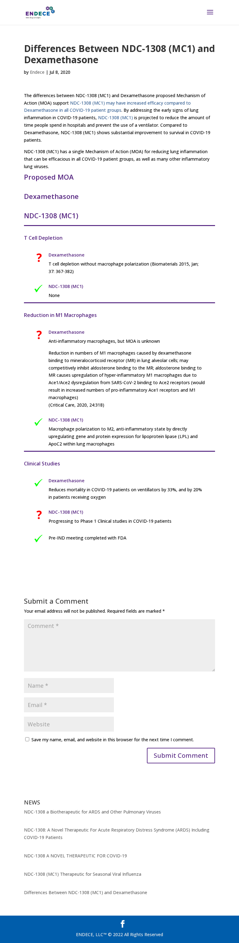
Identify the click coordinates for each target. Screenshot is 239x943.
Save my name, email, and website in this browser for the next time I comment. (112, 740)
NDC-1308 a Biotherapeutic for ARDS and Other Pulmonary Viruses (92, 812)
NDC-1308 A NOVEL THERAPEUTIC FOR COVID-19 (75, 856)
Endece (37, 72)
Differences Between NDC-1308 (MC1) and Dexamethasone (85, 892)
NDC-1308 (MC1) (115, 117)
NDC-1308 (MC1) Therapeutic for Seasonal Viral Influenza (82, 874)
